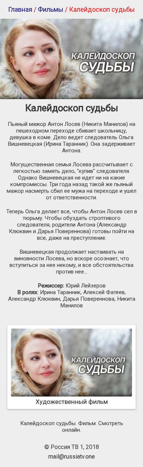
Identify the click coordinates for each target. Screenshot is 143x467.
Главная (20, 9)
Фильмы (50, 9)
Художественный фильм (72, 401)
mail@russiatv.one (71, 456)
